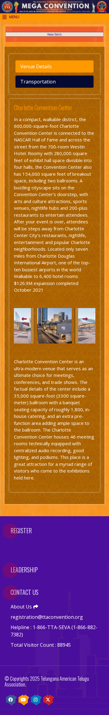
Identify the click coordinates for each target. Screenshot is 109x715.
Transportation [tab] (38, 81)
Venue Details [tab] (36, 66)
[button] (24, 319)
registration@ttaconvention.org (47, 617)
